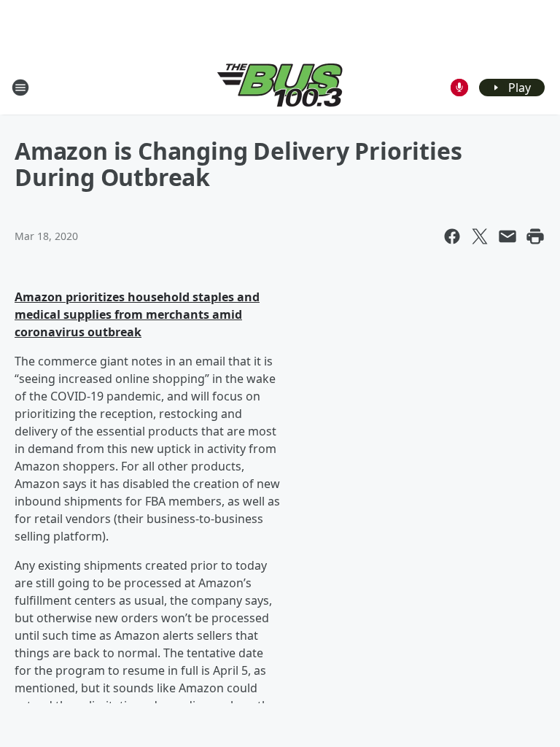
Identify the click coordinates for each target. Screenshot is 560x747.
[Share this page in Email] (507, 236)
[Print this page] (535, 236)
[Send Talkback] (459, 87)
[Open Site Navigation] (20, 87)
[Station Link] (280, 87)
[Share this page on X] (480, 236)
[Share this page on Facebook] (452, 236)
